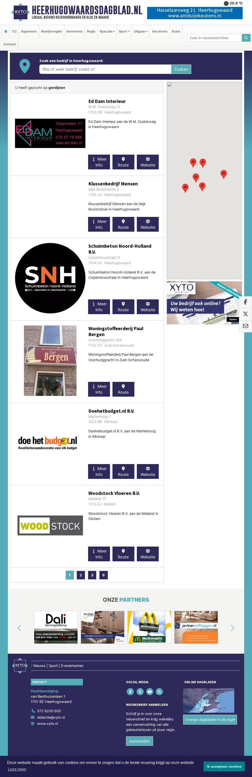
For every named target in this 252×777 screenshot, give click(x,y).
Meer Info (101, 162)
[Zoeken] (246, 38)
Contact (9, 44)
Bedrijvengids (51, 31)
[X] (140, 692)
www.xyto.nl (47, 723)
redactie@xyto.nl (51, 717)
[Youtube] (150, 692)
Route (123, 164)
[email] (245, 326)
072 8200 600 (49, 711)
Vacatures (160, 31)
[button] (196, 178)
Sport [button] (123, 31)
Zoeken (181, 69)
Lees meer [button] (17, 769)
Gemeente (74, 31)
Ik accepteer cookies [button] (224, 766)
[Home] (6, 31)
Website (148, 164)
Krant (176, 31)
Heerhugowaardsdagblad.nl (87, 10)
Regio (91, 31)
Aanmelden (139, 741)
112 (14, 31)
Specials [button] (106, 31)
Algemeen (29, 31)
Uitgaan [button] (139, 31)
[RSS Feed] (160, 692)
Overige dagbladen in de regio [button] (210, 719)
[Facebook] (131, 692)
